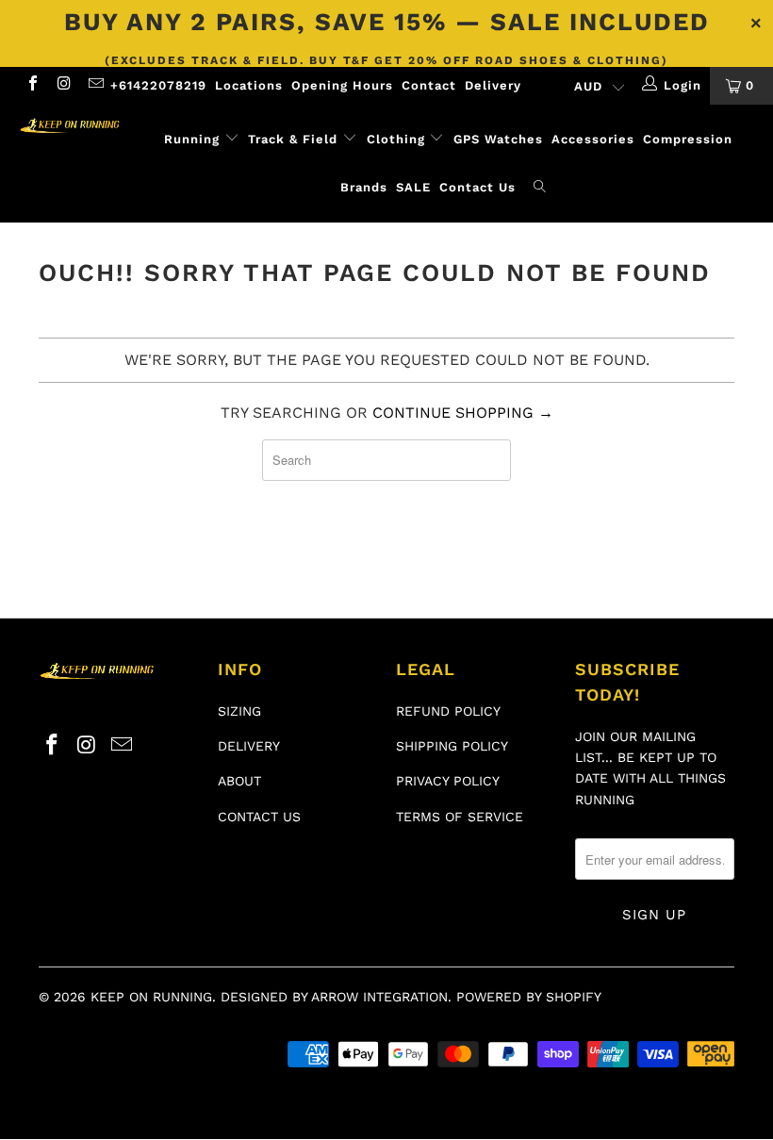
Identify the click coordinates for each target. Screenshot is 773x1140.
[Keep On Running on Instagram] (63, 85)
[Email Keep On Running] (95, 85)
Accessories (592, 139)
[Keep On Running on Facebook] (32, 85)
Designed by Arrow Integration (334, 996)
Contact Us (477, 187)
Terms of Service (459, 816)
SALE (413, 187)
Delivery (493, 85)
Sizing (239, 711)
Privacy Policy (448, 780)
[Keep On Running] (71, 126)
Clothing (396, 139)
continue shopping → (462, 412)
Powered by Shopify (528, 996)
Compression (687, 139)
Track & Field (295, 139)
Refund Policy (448, 711)
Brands (363, 187)
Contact (429, 85)
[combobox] (386, 460)
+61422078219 (158, 85)
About (239, 780)
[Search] (540, 188)
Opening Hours (342, 85)
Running (192, 139)
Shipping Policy (452, 745)
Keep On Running (151, 996)
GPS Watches (498, 139)
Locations (249, 85)
